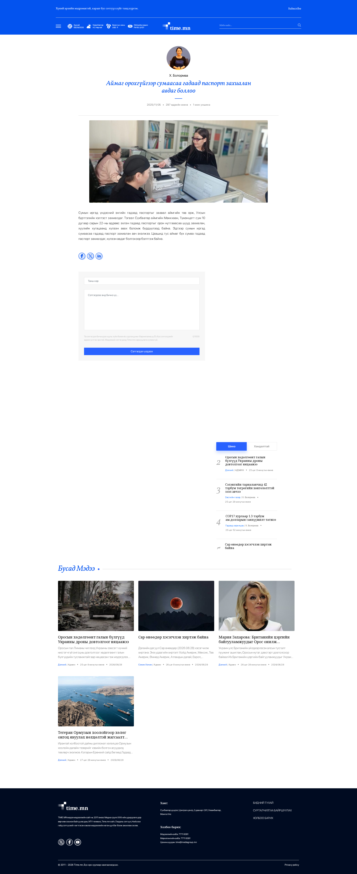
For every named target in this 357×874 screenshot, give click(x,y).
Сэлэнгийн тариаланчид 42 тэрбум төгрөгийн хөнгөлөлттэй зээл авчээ (249, 483)
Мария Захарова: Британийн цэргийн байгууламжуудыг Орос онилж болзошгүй (254, 642)
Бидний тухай (263, 802)
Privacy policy (292, 864)
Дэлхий (229, 465)
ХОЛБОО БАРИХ (263, 818)
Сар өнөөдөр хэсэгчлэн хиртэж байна (248, 541)
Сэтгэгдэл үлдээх (142, 351)
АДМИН (239, 465)
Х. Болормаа (248, 492)
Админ (71, 664)
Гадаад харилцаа (235, 520)
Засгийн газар (233, 492)
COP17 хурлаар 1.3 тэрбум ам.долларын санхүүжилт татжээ (251, 513)
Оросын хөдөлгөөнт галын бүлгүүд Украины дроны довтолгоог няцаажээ (93, 639)
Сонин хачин (231, 548)
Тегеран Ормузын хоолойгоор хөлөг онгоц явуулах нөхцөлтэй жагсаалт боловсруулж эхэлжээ (92, 737)
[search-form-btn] (299, 25)
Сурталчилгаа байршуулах (272, 810)
